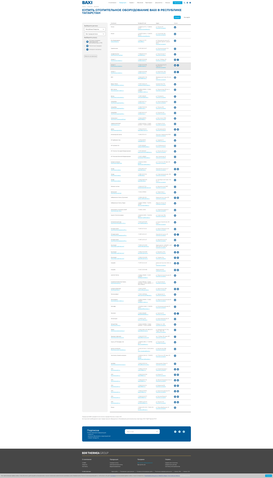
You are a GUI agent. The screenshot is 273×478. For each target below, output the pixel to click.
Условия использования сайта (145, 471)
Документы (158, 2)
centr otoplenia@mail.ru (144, 351)
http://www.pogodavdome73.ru (118, 230)
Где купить (177, 2)
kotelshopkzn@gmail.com (144, 187)
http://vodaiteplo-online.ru (117, 85)
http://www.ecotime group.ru (118, 364)
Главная (84, 6)
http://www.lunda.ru (116, 170)
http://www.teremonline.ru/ (117, 331)
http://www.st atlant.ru (116, 60)
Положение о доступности (127, 471)
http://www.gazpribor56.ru (117, 103)
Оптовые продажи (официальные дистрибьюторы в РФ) (95, 42)
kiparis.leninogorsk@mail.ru (145, 152)
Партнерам (148, 2)
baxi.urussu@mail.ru (143, 344)
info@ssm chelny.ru (143, 92)
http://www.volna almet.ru (117, 97)
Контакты (85, 466)
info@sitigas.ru (141, 103)
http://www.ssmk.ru (116, 283)
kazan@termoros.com (143, 337)
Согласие (113, 475)
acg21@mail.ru (141, 55)
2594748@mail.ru (142, 78)
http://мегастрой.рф (116, 193)
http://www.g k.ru (115, 124)
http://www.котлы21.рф (116, 55)
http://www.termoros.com (117, 337)
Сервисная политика (171, 462)
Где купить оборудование (145, 462)
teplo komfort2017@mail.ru (145, 295)
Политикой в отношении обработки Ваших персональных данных (162, 475)
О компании (112, 2)
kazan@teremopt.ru (143, 331)
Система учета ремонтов (172, 466)
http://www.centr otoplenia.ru (118, 350)
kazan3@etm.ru (142, 375)
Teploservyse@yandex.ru (144, 217)
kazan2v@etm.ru (142, 397)
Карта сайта (114, 471)
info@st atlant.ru (142, 60)
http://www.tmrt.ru (115, 325)
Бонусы (167, 2)
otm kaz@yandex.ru (143, 223)
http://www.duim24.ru (116, 130)
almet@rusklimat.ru (143, 253)
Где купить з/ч (141, 464)
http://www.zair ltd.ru (116, 211)
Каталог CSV (186, 471)
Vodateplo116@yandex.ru (144, 85)
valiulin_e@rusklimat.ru (144, 198)
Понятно (268, 475)
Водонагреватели (115, 466)
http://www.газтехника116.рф (118, 119)
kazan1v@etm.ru (142, 392)
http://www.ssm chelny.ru (117, 90)
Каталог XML (177, 471)
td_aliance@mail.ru (142, 409)
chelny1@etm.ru (142, 370)
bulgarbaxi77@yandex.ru (144, 157)
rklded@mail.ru (142, 141)
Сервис (131, 2)
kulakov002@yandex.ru (143, 146)
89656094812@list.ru (143, 314)
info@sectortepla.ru (143, 277)
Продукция (122, 2)
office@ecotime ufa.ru (143, 364)
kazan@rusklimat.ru (143, 258)
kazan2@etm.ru (142, 381)
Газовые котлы (114, 462)
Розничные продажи (95, 46)
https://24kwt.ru (115, 41)
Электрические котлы (116, 464)
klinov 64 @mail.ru (142, 320)
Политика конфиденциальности (163, 471)
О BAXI (84, 462)
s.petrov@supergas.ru (143, 290)
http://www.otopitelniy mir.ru (118, 223)
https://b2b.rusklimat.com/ (117, 246)
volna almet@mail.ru (143, 97)
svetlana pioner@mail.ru (144, 29)
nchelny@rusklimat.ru (143, 246)
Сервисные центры (171, 464)
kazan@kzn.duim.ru (143, 130)
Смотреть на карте (161, 28)
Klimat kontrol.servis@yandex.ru (144, 164)
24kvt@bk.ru (141, 41)
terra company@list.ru (143, 205)
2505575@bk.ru (141, 119)
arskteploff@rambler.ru (144, 309)
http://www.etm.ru (115, 370)
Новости (84, 464)
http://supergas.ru (115, 290)
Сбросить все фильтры (91, 56)
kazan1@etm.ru (141, 386)
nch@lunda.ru (141, 175)
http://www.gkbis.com (116, 163)
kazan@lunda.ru (142, 170)
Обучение (140, 2)
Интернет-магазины (95, 49)
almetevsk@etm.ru (142, 403)
